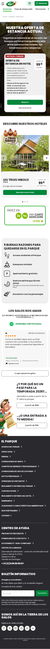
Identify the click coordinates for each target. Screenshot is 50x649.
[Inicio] (11, 3)
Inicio (5, 17)
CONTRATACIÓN (8, 491)
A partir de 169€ (32, 405)
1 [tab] (22, 201)
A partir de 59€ (32, 425)
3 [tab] (27, 201)
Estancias (7, 9)
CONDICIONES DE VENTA (12, 461)
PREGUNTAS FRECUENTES (12, 533)
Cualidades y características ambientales (22, 506)
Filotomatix (40, 9)
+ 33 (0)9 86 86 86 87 (12, 563)
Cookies (5, 515)
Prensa (4, 456)
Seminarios (6, 501)
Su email (7, 593)
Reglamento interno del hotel (16, 496)
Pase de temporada (23, 9)
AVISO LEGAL (7, 451)
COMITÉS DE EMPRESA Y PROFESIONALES (19, 466)
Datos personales (10, 476)
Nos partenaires (9, 510)
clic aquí (32, 602)
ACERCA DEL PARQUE (10, 447)
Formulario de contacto (13, 538)
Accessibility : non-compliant (16, 543)
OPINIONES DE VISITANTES (13, 481)
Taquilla (11, 17)
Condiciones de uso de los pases (17, 471)
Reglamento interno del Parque (17, 486)
